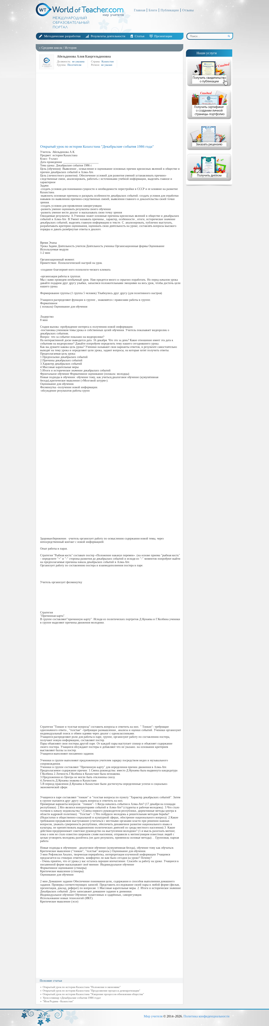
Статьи (139, 36)
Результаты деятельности (108, 36)
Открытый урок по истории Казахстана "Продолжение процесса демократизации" (91, 990)
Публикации (170, 10)
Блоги (153, 10)
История (70, 47)
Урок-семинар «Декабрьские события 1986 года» (72, 997)
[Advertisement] (110, 108)
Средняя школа (51, 47)
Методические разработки (62, 36)
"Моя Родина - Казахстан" (58, 1001)
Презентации (163, 36)
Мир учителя (153, 1016)
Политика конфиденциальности (206, 1016)
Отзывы (188, 10)
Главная (139, 10)
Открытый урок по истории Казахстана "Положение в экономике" (82, 987)
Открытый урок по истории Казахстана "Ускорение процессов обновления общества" (93, 994)
